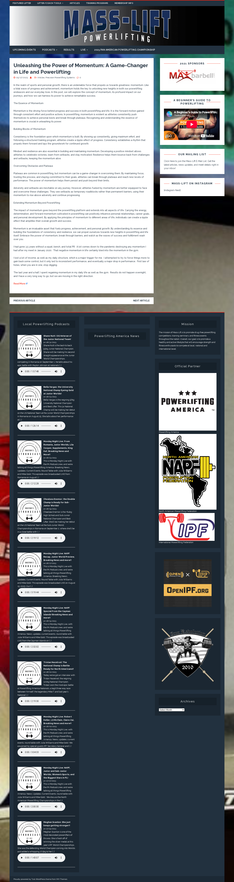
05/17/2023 (22, 77)
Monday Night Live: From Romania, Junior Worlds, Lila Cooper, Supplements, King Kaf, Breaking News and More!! (58, 448)
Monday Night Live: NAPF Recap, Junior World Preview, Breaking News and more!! (59, 556)
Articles (75, 3)
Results (69, 50)
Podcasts (48, 50)
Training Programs (97, 3)
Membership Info (124, 3)
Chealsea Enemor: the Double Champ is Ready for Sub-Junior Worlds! (59, 502)
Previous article (24, 300)
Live (83, 50)
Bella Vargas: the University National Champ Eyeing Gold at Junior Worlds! (58, 390)
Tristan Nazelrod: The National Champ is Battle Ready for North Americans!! (58, 665)
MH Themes (61, 879)
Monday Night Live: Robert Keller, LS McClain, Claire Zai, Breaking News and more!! (58, 720)
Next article (141, 300)
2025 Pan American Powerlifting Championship (124, 50)
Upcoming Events (24, 50)
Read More (19, 283)
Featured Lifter (22, 3)
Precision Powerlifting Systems (60, 77)
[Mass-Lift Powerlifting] (117, 44)
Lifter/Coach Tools (49, 3)
